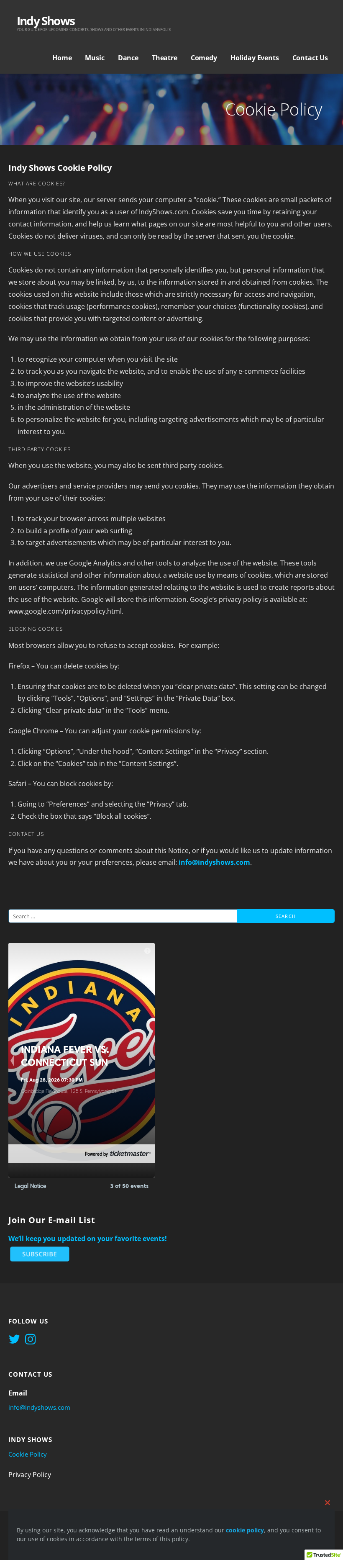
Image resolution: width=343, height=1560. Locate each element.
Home (62, 57)
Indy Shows (45, 20)
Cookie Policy (27, 1454)
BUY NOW (36, 1154)
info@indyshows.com (214, 862)
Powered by (96, 1154)
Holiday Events (254, 57)
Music (94, 57)
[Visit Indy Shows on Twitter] (14, 1340)
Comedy (204, 57)
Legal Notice (30, 1186)
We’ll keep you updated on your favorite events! (87, 1238)
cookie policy (245, 1530)
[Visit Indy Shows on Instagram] (30, 1340)
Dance (128, 57)
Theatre (164, 57)
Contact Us (310, 57)
